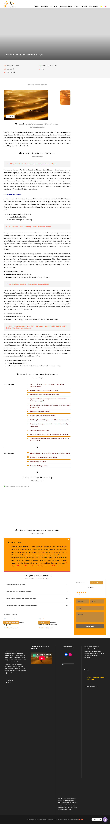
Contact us (93, 6)
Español (10, 680)
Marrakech (23, 132)
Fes (64, 132)
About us (44, 6)
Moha (81, 819)
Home (37, 6)
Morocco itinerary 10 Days (34, 566)
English (10, 682)
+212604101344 (92, 686)
